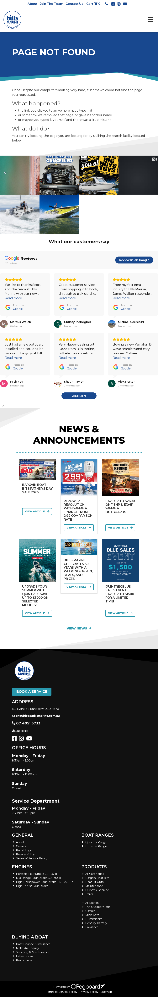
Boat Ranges (97, 835)
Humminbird (94, 919)
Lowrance (91, 927)
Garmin (90, 911)
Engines (22, 866)
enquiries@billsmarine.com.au (37, 715)
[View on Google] (4, 324)
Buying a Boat (30, 937)
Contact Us (74, 4)
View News (77, 628)
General (22, 835)
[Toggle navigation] (150, 20)
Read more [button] (13, 298)
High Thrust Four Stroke (32, 886)
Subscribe (22, 731)
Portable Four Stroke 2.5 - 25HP (37, 874)
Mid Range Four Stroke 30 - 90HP (39, 878)
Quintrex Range (96, 842)
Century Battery (96, 923)
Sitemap (106, 992)
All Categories (94, 874)
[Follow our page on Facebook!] (113, 4)
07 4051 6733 (28, 723)
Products (94, 866)
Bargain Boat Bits (97, 878)
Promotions (24, 960)
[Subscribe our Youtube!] (30, 739)
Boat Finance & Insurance (33, 944)
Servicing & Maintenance (33, 952)
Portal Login (24, 850)
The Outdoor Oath (97, 907)
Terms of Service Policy (31, 858)
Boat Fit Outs (94, 882)
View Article (35, 511)
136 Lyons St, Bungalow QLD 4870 (35, 709)
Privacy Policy (25, 854)
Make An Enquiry (27, 948)
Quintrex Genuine (97, 890)
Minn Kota (92, 915)
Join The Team (51, 4)
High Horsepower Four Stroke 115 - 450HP (44, 882)
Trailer (89, 894)
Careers (21, 846)
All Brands (91, 903)
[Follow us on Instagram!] (22, 739)
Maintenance (94, 886)
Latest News (24, 956)
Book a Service (31, 692)
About (32, 4)
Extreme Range (96, 846)
